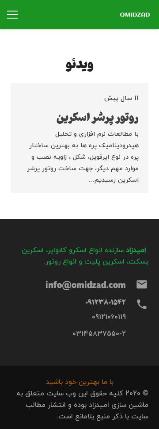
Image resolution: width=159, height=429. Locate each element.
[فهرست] (12, 15)
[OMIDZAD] (135, 14)
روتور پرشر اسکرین (98, 116)
